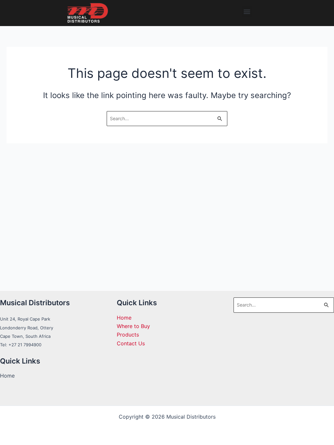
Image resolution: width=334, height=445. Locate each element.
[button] (247, 11)
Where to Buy (133, 326)
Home (124, 317)
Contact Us (131, 343)
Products (128, 334)
